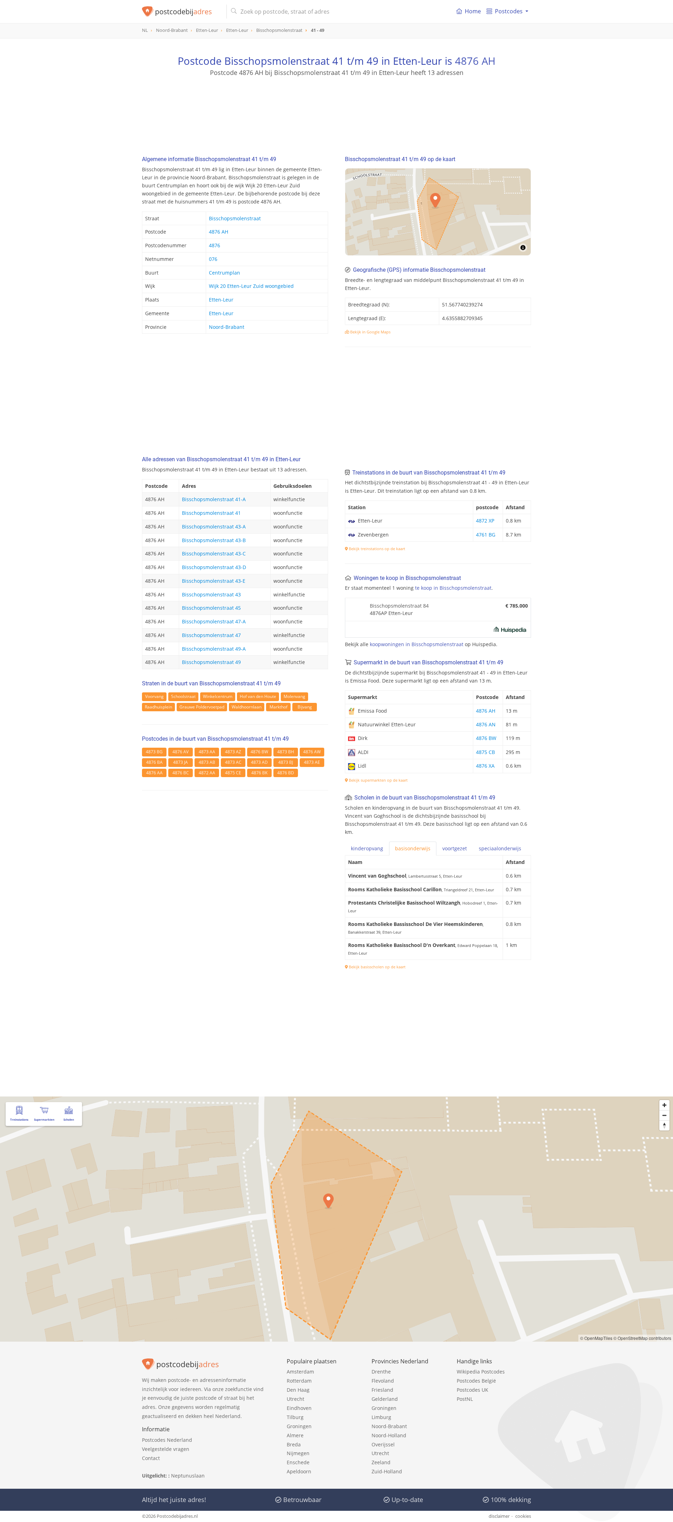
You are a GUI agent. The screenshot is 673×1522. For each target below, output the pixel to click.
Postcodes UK (472, 1389)
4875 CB (485, 752)
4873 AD (259, 762)
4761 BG (485, 534)
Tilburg (295, 1417)
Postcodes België (476, 1380)
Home (473, 11)
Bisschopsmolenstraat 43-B (214, 540)
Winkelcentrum (217, 696)
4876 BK (259, 773)
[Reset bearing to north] (664, 1125)
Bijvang (305, 707)
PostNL (465, 1399)
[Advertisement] (336, 108)
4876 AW (312, 752)
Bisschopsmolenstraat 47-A (214, 621)
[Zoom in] (664, 1105)
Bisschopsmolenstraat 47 (211, 635)
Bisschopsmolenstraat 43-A (214, 526)
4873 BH (285, 752)
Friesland (382, 1389)
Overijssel (383, 1444)
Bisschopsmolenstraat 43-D (214, 567)
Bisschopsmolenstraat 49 (211, 662)
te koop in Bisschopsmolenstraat (453, 587)
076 (213, 259)
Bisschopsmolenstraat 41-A (214, 499)
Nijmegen (298, 1453)
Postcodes (509, 11)
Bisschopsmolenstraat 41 (211, 513)
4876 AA (154, 773)
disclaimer (499, 1516)
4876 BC (180, 773)
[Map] (438, 211)
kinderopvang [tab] (367, 848)
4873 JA (180, 762)
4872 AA (207, 773)
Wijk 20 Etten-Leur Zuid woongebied (251, 286)
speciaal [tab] (500, 848)
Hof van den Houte (258, 696)
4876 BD (285, 773)
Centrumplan (224, 272)
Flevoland (383, 1380)
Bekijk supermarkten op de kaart (378, 780)
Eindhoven (299, 1408)
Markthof (278, 707)
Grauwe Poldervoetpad (201, 707)
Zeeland (381, 1462)
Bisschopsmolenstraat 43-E (213, 580)
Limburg (381, 1417)
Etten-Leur (221, 299)
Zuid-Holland (387, 1471)
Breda (294, 1444)
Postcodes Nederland (167, 1440)
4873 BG (154, 752)
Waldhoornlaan (246, 707)
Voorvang (154, 696)
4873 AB (207, 762)
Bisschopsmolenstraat (235, 218)
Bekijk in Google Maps (369, 331)
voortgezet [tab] (454, 848)
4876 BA (154, 762)
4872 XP (485, 520)
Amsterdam (300, 1371)
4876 (214, 245)
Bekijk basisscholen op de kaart (377, 966)
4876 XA (485, 765)
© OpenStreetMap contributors (642, 1338)
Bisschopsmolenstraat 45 (211, 607)
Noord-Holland (389, 1435)
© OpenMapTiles (596, 1338)
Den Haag (298, 1389)
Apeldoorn (299, 1471)
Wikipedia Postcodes (481, 1371)
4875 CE (233, 773)
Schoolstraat (183, 696)
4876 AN (486, 724)
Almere (295, 1435)
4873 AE (312, 762)
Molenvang (294, 696)
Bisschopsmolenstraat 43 (211, 594)
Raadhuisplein (158, 707)
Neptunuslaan (188, 1475)
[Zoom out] (664, 1115)
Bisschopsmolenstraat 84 (399, 605)
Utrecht (295, 1399)
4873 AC (233, 762)
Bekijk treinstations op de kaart (376, 548)
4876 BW (259, 752)
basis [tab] (412, 848)
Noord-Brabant (226, 327)
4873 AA (207, 752)
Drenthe (381, 1371)
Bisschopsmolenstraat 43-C (214, 553)
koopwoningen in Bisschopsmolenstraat (416, 644)
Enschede (298, 1462)
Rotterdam (299, 1380)
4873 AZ (233, 752)
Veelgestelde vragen (165, 1449)
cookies (523, 1516)
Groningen (299, 1426)
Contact (151, 1458)
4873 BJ (285, 762)
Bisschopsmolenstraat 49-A (214, 648)
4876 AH (475, 61)
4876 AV (180, 752)
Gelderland (385, 1399)
